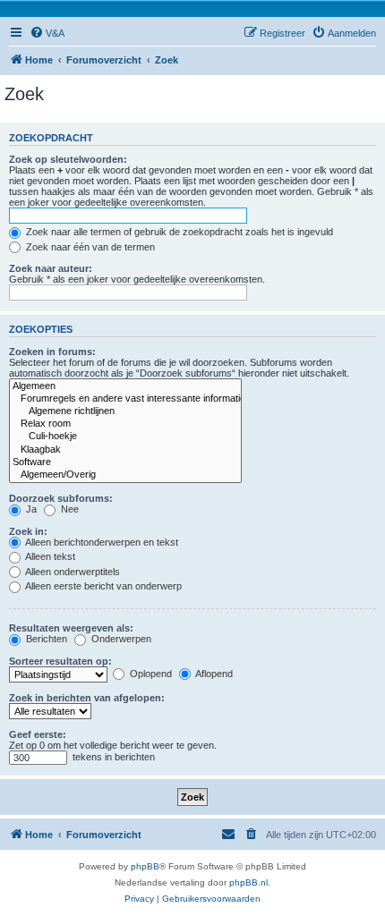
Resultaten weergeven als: (71, 628)
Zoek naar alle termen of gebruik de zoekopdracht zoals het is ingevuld (178, 231)
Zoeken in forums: (52, 351)
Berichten (45, 638)
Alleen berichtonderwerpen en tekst (100, 542)
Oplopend (149, 673)
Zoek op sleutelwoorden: (68, 159)
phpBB (145, 866)
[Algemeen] (125, 386)
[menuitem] (47, 33)
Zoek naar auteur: (50, 268)
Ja (30, 509)
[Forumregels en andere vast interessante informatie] (125, 399)
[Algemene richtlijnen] (125, 411)
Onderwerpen (120, 638)
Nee (68, 509)
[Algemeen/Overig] (125, 475)
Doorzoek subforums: (61, 498)
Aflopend (213, 673)
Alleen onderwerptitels (71, 571)
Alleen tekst (49, 556)
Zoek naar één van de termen (89, 247)
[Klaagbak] (125, 450)
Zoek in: (28, 531)
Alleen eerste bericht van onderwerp (102, 586)
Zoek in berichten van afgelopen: (87, 697)
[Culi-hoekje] (125, 436)
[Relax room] (125, 424)
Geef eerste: (37, 734)
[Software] (125, 462)
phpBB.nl (248, 882)
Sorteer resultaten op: (60, 661)
